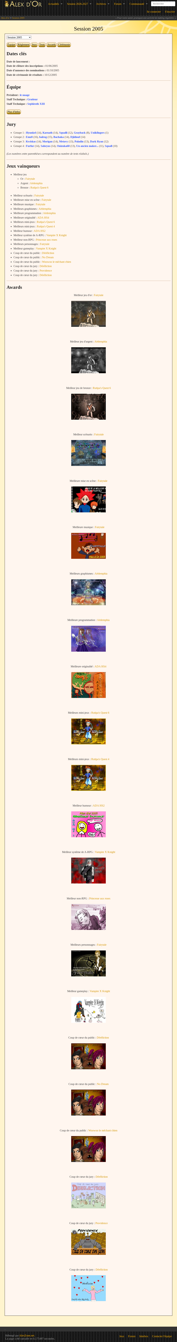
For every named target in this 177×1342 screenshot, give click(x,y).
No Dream (48, 257)
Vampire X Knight (56, 235)
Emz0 (29, 137)
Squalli (63, 132)
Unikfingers (98, 132)
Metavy (63, 141)
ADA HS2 (39, 230)
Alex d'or (5, 18)
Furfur (30, 145)
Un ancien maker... (87, 145)
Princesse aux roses (46, 239)
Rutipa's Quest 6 (39, 187)
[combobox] (163, 2)
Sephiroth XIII (36, 103)
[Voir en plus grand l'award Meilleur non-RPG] (88, 929)
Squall (108, 145)
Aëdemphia (36, 183)
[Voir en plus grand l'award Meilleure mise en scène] (88, 511)
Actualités (53, 3)
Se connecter (154, 11)
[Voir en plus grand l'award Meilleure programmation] (88, 650)
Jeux (34, 44)
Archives (101, 3)
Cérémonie (64, 44)
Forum (117, 3)
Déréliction (48, 253)
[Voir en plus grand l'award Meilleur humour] (88, 836)
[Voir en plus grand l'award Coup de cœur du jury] (88, 1207)
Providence (46, 270)
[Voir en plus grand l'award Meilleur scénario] (88, 465)
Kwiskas (31, 141)
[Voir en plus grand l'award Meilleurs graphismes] (88, 604)
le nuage (25, 95)
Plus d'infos (13, 111)
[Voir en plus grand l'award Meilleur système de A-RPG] (88, 882)
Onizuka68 (63, 145)
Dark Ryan (96, 141)
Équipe (11, 44)
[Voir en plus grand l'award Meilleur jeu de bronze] (88, 418)
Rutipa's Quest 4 (46, 226)
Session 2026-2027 (77, 3)
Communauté (136, 3)
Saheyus (45, 145)
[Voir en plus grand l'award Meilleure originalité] (88, 697)
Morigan (47, 141)
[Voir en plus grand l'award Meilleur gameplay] (88, 1021)
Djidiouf (75, 137)
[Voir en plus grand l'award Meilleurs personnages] (88, 975)
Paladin (78, 141)
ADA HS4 (43, 217)
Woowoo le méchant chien (56, 261)
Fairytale (30, 178)
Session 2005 (18, 18)
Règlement (23, 44)
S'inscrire (170, 11)
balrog (43, 137)
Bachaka (58, 137)
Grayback (80, 132)
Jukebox (143, 1336)
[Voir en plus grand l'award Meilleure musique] (88, 557)
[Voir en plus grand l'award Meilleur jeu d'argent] (88, 372)
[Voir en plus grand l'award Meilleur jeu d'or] (88, 325)
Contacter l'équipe (162, 1336)
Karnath (48, 132)
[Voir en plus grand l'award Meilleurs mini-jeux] (88, 743)
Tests (42, 44)
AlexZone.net (26, 1335)
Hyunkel (31, 132)
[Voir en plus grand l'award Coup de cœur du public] (88, 1068)
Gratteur (32, 99)
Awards (51, 44)
